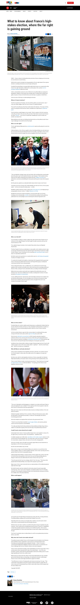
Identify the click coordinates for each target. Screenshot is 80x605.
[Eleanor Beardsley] (9, 582)
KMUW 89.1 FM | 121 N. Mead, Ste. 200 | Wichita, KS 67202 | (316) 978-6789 (36, 595)
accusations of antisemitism (22, 274)
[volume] (11, 8)
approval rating (32, 333)
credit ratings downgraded (42, 256)
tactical (17, 115)
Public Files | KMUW (33, 597)
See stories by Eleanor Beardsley (20, 583)
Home (7, 11)
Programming (17, 11)
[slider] (12, 7)
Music (24, 11)
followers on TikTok (33, 191)
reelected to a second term (23, 336)
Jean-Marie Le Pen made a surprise (35, 437)
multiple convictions (39, 177)
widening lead (31, 126)
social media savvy (36, 189)
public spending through (39, 252)
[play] (7, 8)
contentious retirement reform (34, 339)
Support (35, 11)
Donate (71, 2)
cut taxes (27, 195)
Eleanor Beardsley (14, 33)
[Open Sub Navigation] (12, 11)
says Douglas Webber (32, 422)
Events (29, 11)
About (41, 11)
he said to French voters (16, 362)
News (11, 11)
